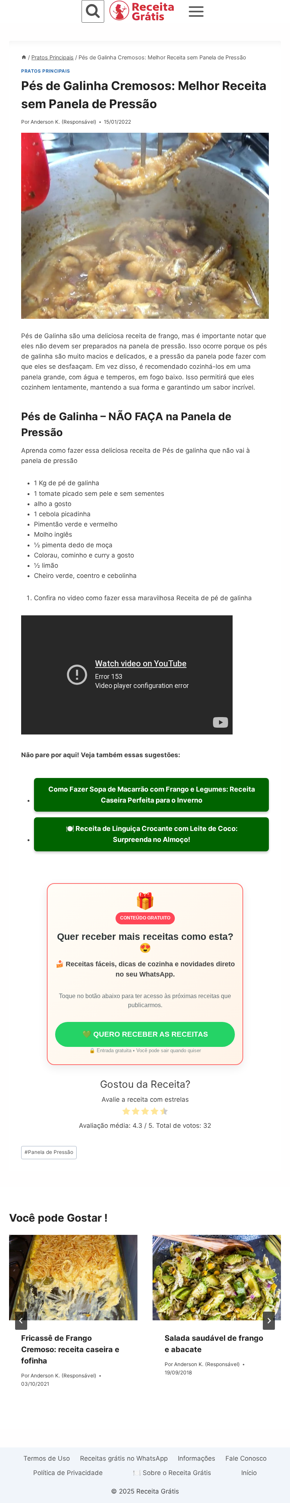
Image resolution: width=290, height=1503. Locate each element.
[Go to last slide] (21, 1321)
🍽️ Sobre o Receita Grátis (172, 1473)
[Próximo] (269, 1321)
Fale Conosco (246, 1458)
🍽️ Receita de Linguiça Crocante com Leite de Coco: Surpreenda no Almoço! (152, 833)
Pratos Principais (45, 71)
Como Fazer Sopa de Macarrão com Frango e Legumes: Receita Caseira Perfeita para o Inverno (151, 794)
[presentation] (73, 1278)
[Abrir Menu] (196, 11)
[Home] (23, 57)
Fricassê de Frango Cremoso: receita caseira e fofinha (70, 1349)
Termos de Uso (46, 1458)
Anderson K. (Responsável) (63, 122)
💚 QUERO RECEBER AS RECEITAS (145, 1034)
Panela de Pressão (49, 1152)
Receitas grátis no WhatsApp (124, 1458)
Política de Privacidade (68, 1473)
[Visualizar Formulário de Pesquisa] (93, 11)
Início (249, 1473)
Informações (196, 1458)
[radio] (126, 1112)
